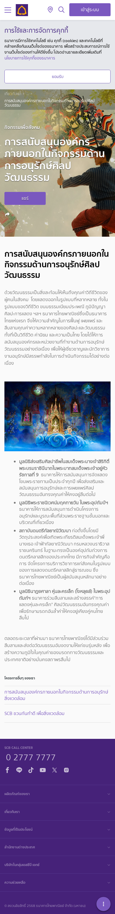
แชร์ (25, 198)
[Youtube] (43, 769)
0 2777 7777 (31, 756)
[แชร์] (8, 214)
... (27, 94)
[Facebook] (7, 769)
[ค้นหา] (61, 10)
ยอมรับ (57, 76)
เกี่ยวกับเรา (12, 94)
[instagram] (66, 769)
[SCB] (22, 10)
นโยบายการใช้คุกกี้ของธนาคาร (29, 58)
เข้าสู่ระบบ (90, 9)
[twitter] (55, 769)
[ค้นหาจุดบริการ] (50, 10)
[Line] (19, 769)
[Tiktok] (31, 769)
